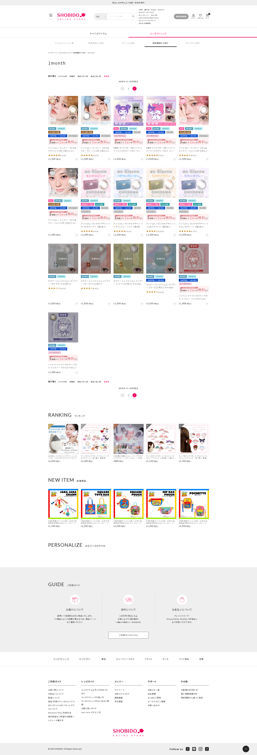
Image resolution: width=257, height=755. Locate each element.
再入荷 (147, 10)
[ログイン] (193, 15)
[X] (188, 749)
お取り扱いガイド (89, 708)
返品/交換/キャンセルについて (61, 701)
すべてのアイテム (98, 33)
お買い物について (56, 690)
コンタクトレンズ (158, 33)
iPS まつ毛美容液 (145, 23)
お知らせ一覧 (154, 690)
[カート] (207, 15)
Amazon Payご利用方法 (59, 712)
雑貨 (103, 659)
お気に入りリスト (122, 693)
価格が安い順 (83, 76)
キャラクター (85, 659)
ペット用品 (184, 659)
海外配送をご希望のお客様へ (61, 716)
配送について (54, 697)
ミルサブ (142, 12)
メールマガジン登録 (156, 701)
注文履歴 (119, 701)
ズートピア (150, 12)
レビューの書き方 (56, 720)
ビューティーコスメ (125, 659)
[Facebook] (207, 749)
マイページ (119, 690)
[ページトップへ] (246, 749)
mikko (154, 10)
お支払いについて (56, 693)
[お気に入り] (200, 15)
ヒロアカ (161, 10)
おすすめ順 (62, 76)
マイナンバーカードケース (148, 20)
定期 (201, 659)
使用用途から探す (96, 43)
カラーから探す (128, 43)
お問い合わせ (154, 705)
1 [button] (128, 88)
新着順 (72, 76)
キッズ (165, 659)
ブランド (148, 659)
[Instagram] (200, 749)
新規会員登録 (181, 16)
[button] (122, 89)
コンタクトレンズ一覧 (64, 43)
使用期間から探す (161, 43)
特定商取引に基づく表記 (192, 697)
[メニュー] (50, 16)
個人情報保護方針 (189, 693)
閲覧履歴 (119, 697)
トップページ (52, 53)
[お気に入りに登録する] (76, 159)
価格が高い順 (96, 76)
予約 (141, 10)
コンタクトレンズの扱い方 (92, 697)
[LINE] (194, 749)
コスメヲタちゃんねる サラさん (149, 18)
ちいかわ (154, 15)
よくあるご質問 (154, 697)
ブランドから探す (192, 43)
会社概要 (152, 693)
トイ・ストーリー (144, 15)
